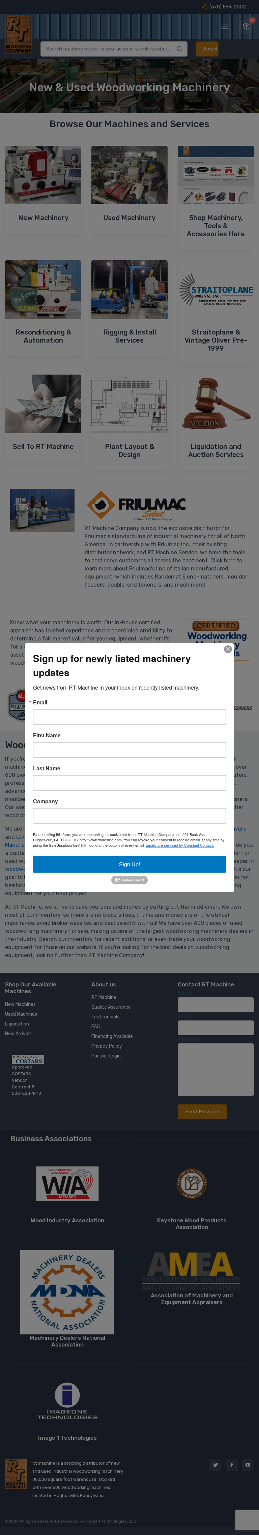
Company (45, 801)
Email (40, 702)
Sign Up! (129, 864)
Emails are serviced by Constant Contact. (180, 845)
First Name (47, 735)
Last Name (46, 768)
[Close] (228, 649)
